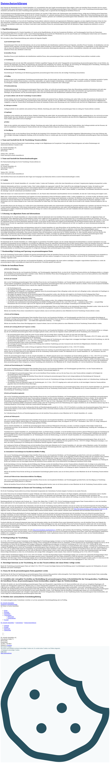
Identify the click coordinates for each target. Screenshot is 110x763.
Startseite (6, 625)
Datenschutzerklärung (14, 3)
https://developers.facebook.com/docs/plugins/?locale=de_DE (90, 509)
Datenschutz (7, 630)
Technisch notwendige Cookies (10, 650)
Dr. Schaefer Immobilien (7, 622)
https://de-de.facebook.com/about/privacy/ (44, 530)
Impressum (7, 628)
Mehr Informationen (6, 653)
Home (5, 610)
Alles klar (3, 651)
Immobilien (7, 613)
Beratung (6, 612)
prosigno (9, 645)
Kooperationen (12, 618)
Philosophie (11, 616)
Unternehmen (8, 615)
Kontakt (6, 620)
